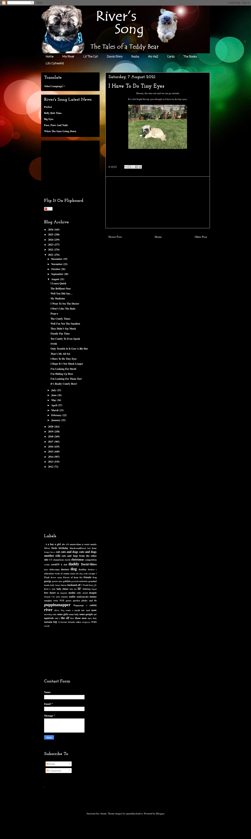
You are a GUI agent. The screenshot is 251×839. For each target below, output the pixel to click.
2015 (51, 451)
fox (81, 577)
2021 (51, 255)
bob (89, 548)
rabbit (93, 605)
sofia (54, 614)
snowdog (48, 614)
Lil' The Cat (90, 57)
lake (71, 589)
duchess (91, 569)
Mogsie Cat (49, 596)
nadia (72, 596)
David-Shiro (114, 57)
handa (47, 585)
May (54, 400)
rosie (68, 610)
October (56, 269)
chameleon (58, 559)
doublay (82, 569)
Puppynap (78, 605)
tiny (95, 618)
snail (88, 610)
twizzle (71, 622)
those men (81, 618)
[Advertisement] (157, 202)
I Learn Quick (58, 283)
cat (58, 551)
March (55, 410)
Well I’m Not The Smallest (65, 323)
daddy (74, 564)
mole (58, 596)
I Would (84, 585)
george (47, 581)
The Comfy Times (60, 319)
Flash (47, 577)
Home (49, 57)
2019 (51, 431)
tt (59, 622)
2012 (51, 466)
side (83, 610)
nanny (93, 596)
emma (66, 573)
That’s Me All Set (60, 354)
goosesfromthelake (79, 581)
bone (94, 548)
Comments (55, 770)
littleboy (87, 589)
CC (51, 559)
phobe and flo (89, 600)
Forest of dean (70, 577)
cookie (47, 564)
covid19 (55, 564)
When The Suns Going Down (60, 131)
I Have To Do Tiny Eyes (63, 359)
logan (94, 589)
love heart (50, 593)
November (57, 264)
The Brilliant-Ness (61, 288)
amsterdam (75, 544)
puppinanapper (57, 605)
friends (87, 577)
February (56, 415)
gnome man (57, 581)
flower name (56, 577)
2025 (51, 234)
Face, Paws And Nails (56, 125)
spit (95, 614)
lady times (62, 589)
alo (63, 544)
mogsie (93, 593)
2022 (51, 249)
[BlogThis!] (129, 167)
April (54, 405)
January (56, 420)
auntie (87, 544)
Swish (54, 344)
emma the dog (76, 573)
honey (58, 585)
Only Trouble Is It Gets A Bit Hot (69, 348)
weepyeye (86, 622)
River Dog (59, 610)
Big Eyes (48, 119)
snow (94, 610)
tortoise (48, 622)
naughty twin (51, 600)
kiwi (46, 589)
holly (52, 585)
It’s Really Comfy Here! (64, 384)
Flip (49, 208)
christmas (77, 559)
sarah (77, 610)
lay (75, 589)
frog (95, 577)
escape (92, 573)
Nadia (135, 57)
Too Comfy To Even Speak (65, 339)
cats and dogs (69, 551)
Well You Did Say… (62, 293)
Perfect (48, 107)
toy (55, 621)
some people (86, 614)
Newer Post (115, 237)
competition (91, 559)
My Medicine (58, 298)
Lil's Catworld (55, 63)
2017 (51, 441)
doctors (65, 569)
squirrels (49, 618)
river (48, 610)
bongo (47, 552)
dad (65, 564)
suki (56, 618)
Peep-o (54, 313)
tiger (90, 618)
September (57, 274)
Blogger (160, 813)
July (54, 390)
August (55, 279)
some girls (62, 614)
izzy (91, 585)
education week (52, 573)
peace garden (73, 600)
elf (61, 573)
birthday (63, 548)
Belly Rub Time (53, 113)
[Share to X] (133, 167)
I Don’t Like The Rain (63, 308)
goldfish (67, 581)
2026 (51, 229)
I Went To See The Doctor (65, 303)
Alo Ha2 (153, 57)
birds (54, 548)
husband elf (73, 585)
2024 (51, 239)
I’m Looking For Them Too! (66, 379)
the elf (65, 618)
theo (72, 618)
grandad (92, 581)
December (57, 259)
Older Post (201, 237)
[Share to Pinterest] (140, 167)
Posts (52, 764)
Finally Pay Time (60, 333)
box (52, 552)
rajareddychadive (134, 813)
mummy (64, 596)
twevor (63, 622)
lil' (79, 588)
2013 (51, 462)
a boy (51, 544)
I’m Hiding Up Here (62, 374)
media (72, 593)
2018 (51, 436)
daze (46, 569)
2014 (51, 457)
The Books (190, 57)
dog (74, 569)
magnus (63, 592)
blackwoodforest (78, 548)
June (54, 395)
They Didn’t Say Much (63, 328)
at (82, 544)
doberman (54, 569)
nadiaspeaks (83, 596)
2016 (51, 446)
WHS (94, 622)
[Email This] (126, 167)
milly (79, 592)
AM (67, 544)
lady (54, 589)
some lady (74, 614)
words (46, 625)
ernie (85, 573)
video (78, 622)
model (85, 592)
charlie (67, 559)
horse (64, 585)
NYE (62, 600)
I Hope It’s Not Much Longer (67, 364)
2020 (51, 426)
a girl (58, 544)
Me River (68, 57)
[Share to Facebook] (136, 167)
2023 (51, 244)
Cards (171, 57)
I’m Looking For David (63, 369)
